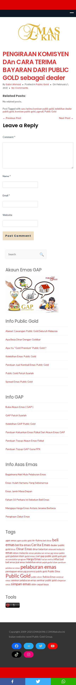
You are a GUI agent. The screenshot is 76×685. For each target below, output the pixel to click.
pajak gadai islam (49, 562)
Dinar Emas (24, 549)
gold (60, 556)
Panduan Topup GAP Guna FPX (22, 449)
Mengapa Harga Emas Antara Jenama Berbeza (30, 508)
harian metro (47, 559)
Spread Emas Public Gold (19, 381)
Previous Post (12, 117)
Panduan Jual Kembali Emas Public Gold (27, 364)
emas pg (49, 553)
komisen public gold (25, 111)
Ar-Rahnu (37, 540)
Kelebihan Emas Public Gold (20, 356)
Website (7, 214)
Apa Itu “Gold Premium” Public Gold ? (25, 347)
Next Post (66, 117)
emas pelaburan (36, 553)
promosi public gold (37, 571)
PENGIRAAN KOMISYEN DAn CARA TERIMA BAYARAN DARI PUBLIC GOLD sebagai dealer (36, 66)
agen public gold (24, 540)
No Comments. (20, 88)
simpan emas (21, 584)
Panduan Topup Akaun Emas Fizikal (24, 440)
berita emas (23, 545)
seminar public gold (47, 580)
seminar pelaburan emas (23, 580)
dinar (13, 549)
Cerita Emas (40, 545)
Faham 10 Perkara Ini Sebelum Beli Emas (27, 499)
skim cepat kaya (40, 584)
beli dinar (47, 540)
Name (7, 176)
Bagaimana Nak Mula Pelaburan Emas (25, 474)
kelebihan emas (34, 562)
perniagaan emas (14, 571)
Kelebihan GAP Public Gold (20, 423)
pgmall (40, 111)
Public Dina (54, 571)
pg (25, 571)
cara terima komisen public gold (37, 108)
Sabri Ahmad (13, 84)
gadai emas (30, 556)
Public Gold (42, 84)
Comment (9, 136)
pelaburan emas (38, 567)
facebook (12, 681)
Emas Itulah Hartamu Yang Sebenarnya (26, 482)
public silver (36, 577)
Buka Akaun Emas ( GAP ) (19, 406)
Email (6, 195)
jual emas (20, 562)
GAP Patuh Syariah (16, 415)
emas (9, 552)
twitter (38, 681)
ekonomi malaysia (56, 549)
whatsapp (63, 681)
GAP (38, 556)
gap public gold (48, 555)
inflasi (57, 559)
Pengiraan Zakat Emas (17, 516)
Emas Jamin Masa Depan (18, 491)
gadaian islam (17, 556)
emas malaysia (20, 553)
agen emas (10, 540)
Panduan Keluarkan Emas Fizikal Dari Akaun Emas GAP (35, 432)
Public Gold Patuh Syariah (19, 373)
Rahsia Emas (49, 576)
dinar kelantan (40, 549)
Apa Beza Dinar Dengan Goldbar (23, 339)
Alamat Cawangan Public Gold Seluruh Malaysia (31, 331)
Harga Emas (33, 559)
